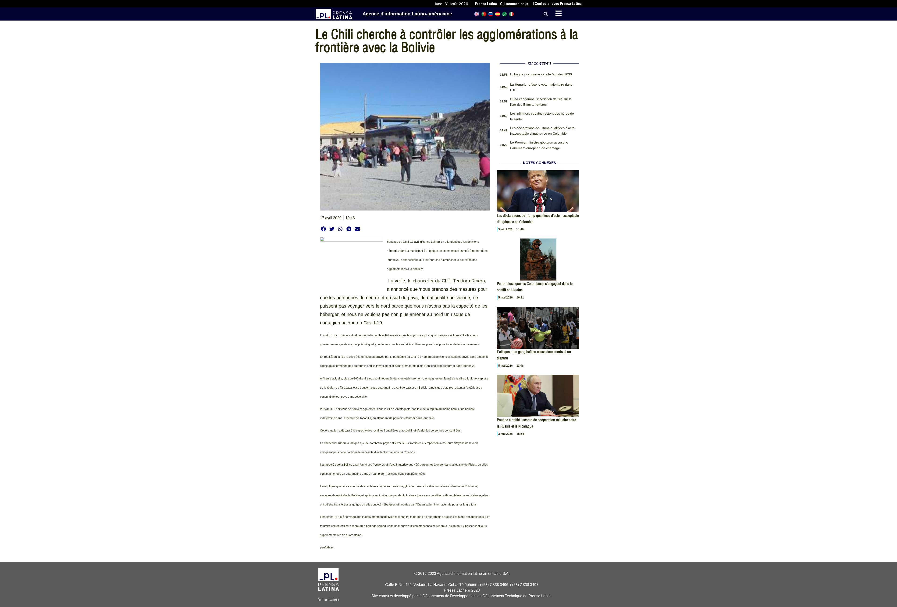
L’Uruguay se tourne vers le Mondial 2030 (541, 74)
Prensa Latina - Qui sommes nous (501, 4)
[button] (546, 14)
